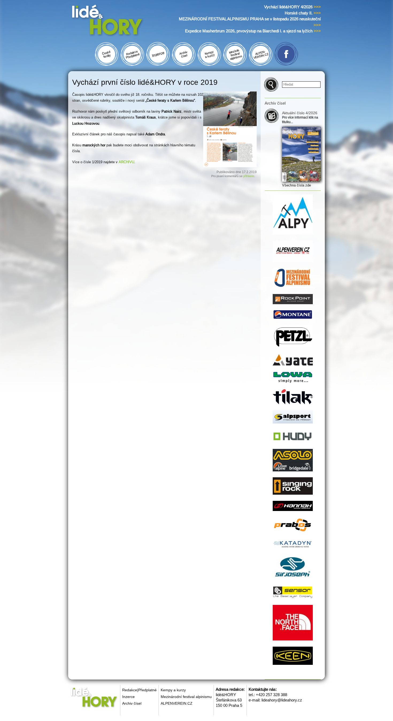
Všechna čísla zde (296, 185)
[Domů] (117, 21)
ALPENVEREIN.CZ (176, 703)
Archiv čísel (131, 703)
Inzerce (128, 697)
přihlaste (248, 176)
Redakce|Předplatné (139, 690)
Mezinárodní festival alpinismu (186, 697)
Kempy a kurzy (173, 690)
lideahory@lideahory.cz (281, 700)
